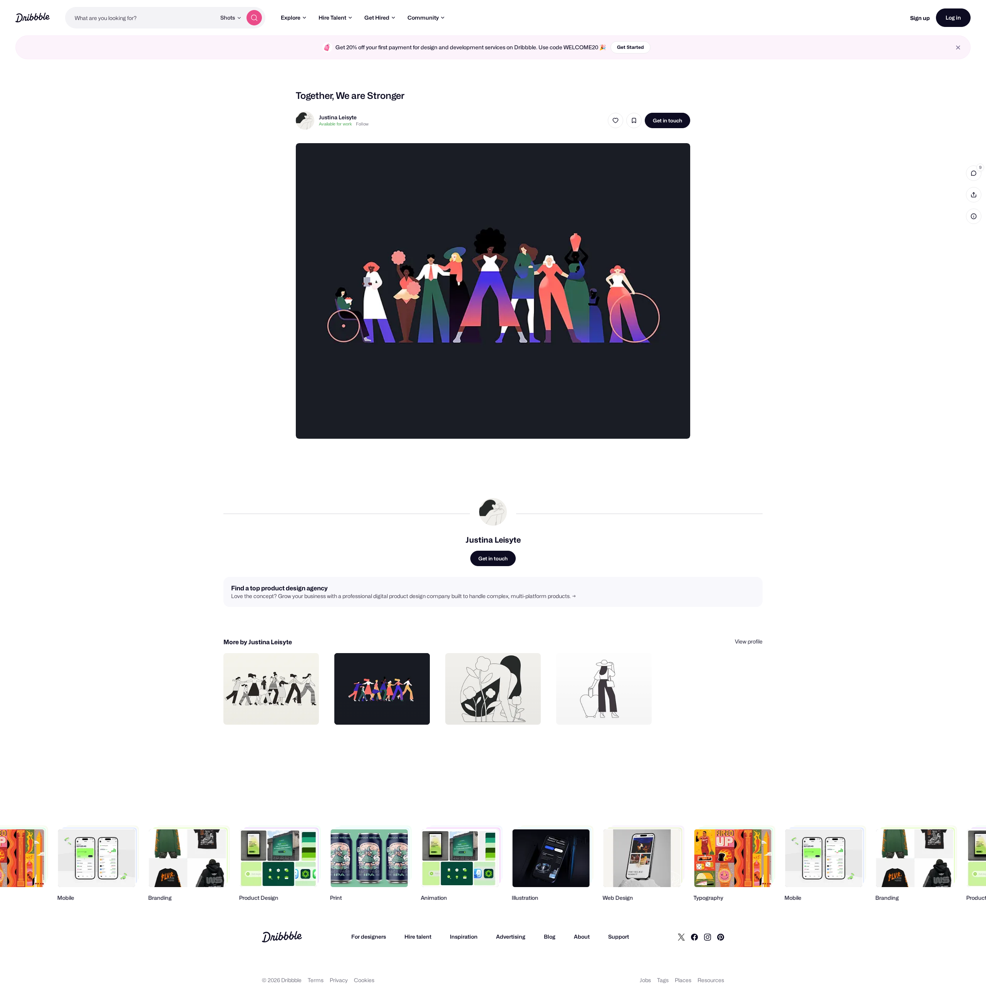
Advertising (510, 936)
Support (618, 936)
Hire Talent (332, 17)
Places (683, 980)
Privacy (339, 980)
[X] (681, 936)
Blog (549, 936)
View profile (749, 641)
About (582, 936)
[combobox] (140, 17)
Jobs (645, 980)
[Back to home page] (32, 17)
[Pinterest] (720, 936)
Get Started (630, 47)
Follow (362, 124)
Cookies (364, 980)
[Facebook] (694, 936)
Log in (953, 17)
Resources (711, 980)
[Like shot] (615, 120)
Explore (290, 17)
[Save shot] (634, 120)
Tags (663, 980)
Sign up (920, 18)
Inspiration (464, 936)
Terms (316, 980)
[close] (958, 47)
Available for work (335, 124)
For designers (368, 936)
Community (423, 17)
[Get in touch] (273, 710)
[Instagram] (707, 936)
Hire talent (417, 936)
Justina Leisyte (338, 117)
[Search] (254, 17)
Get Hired (376, 17)
